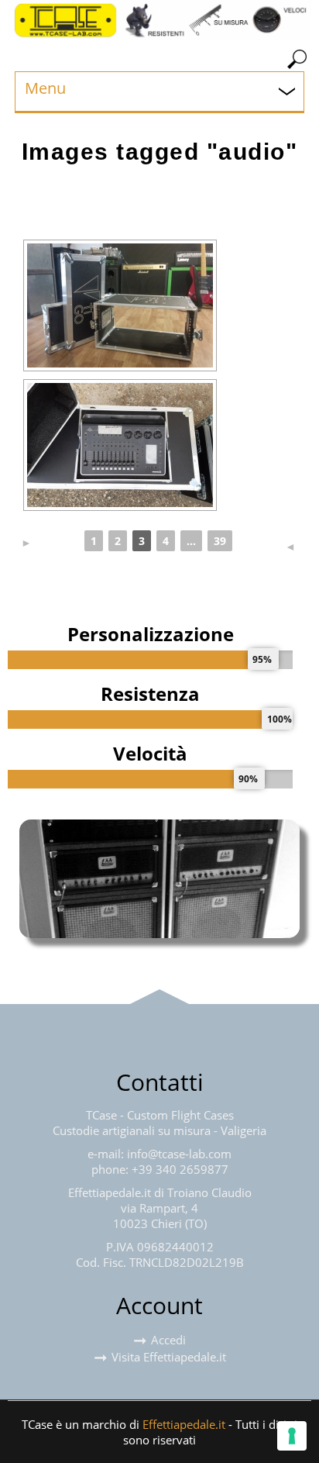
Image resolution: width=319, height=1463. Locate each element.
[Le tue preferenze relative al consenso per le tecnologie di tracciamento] (292, 1436)
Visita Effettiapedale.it (168, 1357)
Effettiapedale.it (183, 1424)
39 (220, 540)
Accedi (168, 1339)
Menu (45, 88)
